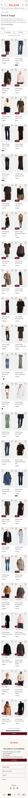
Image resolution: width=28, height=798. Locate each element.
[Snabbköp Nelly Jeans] (16, 413)
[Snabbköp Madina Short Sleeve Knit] (16, 441)
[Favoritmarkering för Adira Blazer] (12, 70)
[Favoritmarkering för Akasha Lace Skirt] (25, 155)
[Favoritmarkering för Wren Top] (25, 500)
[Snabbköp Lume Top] (2, 98)
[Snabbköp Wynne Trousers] (16, 270)
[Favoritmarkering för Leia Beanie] (12, 671)
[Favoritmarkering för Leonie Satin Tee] (12, 185)
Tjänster (4, 775)
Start (2, 12)
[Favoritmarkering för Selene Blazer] (12, 528)
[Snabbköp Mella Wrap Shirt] (16, 383)
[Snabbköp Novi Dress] (2, 298)
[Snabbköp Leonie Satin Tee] (2, 185)
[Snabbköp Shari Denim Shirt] (2, 471)
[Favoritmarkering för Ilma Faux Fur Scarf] (12, 700)
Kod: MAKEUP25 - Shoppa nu (14, 1)
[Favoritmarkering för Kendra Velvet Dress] (12, 613)
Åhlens (4, 779)
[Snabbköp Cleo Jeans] (2, 155)
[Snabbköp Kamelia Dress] (2, 413)
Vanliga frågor (5, 767)
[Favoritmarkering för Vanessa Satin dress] (25, 354)
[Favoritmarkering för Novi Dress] (12, 298)
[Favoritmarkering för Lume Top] (12, 98)
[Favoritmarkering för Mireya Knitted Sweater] (25, 584)
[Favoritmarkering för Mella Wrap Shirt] (25, 383)
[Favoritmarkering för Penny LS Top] (12, 270)
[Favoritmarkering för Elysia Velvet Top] (25, 700)
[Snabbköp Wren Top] (16, 500)
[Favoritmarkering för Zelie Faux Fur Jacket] (12, 641)
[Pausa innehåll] (26, 1)
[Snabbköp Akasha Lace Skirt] (16, 155)
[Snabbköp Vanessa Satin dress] (16, 354)
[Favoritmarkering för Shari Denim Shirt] (12, 471)
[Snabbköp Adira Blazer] (2, 70)
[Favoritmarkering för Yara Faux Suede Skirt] (25, 326)
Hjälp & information (7, 771)
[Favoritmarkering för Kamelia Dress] (12, 413)
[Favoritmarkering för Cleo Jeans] (12, 155)
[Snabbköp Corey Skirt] (2, 242)
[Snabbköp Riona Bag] (2, 213)
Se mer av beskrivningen (7, 24)
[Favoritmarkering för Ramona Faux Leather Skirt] (25, 213)
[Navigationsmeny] (2, 5)
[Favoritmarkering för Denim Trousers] (25, 40)
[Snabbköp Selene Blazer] (2, 528)
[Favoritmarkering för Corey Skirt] (12, 242)
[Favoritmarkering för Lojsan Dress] (25, 528)
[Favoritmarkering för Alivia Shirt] (25, 70)
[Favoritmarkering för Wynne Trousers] (25, 270)
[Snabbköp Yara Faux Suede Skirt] (16, 326)
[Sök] (2, 8)
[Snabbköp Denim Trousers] (16, 40)
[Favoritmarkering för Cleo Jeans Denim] (12, 441)
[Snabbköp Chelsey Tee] (16, 98)
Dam (3, 28)
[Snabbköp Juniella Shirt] (16, 556)
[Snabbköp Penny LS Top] (2, 270)
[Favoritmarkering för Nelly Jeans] (25, 413)
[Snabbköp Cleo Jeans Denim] (2, 441)
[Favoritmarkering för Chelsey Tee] (25, 98)
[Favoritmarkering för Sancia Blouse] (25, 242)
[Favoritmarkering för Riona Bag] (12, 213)
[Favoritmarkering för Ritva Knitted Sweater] (25, 613)
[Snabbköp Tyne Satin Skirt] (2, 40)
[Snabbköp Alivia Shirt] (16, 70)
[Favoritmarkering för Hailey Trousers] (25, 125)
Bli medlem (14, 760)
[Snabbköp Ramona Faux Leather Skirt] (16, 213)
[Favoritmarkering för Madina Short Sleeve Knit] (25, 441)
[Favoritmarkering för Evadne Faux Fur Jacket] (12, 584)
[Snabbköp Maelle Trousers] (2, 500)
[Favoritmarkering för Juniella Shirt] (25, 556)
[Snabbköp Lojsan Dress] (16, 528)
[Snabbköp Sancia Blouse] (16, 242)
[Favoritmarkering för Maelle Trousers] (12, 500)
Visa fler (14, 733)
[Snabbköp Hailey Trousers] (16, 125)
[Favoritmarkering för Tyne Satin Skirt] (12, 40)
